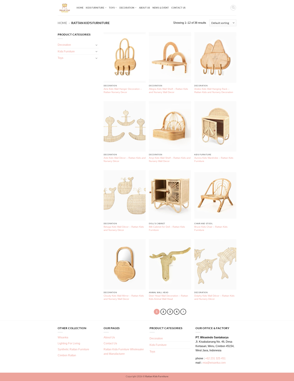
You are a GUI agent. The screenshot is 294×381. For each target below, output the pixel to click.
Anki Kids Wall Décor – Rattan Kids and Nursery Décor (125, 159)
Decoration (126, 7)
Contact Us (178, 7)
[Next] (183, 312)
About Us (144, 7)
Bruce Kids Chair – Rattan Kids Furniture (210, 228)
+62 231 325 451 (215, 358)
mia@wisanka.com (214, 362)
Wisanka (63, 337)
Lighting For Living (69, 343)
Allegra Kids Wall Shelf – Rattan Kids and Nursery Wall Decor (168, 91)
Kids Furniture (95, 7)
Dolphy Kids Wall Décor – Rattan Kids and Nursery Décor (214, 297)
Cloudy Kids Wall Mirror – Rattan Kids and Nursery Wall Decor (124, 297)
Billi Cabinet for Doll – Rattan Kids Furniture (167, 228)
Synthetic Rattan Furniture (74, 349)
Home (80, 7)
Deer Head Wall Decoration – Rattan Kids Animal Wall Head (168, 297)
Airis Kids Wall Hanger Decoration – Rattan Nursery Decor (123, 91)
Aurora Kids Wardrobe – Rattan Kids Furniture (213, 159)
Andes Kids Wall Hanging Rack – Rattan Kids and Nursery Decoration (213, 91)
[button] (233, 7)
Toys (112, 7)
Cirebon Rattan (67, 355)
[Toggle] (96, 45)
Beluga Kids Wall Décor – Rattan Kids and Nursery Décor (124, 228)
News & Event (160, 7)
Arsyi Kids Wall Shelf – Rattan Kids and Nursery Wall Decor (170, 159)
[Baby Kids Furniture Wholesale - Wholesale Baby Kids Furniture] (64, 8)
